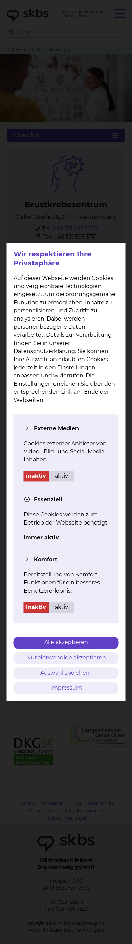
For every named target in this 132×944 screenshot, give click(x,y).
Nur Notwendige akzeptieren (66, 657)
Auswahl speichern (66, 673)
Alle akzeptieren (66, 642)
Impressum (66, 688)
